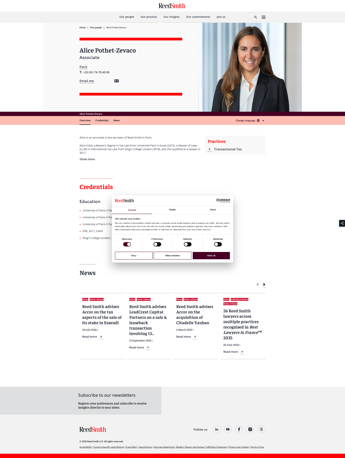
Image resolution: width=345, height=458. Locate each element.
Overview (85, 120)
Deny (133, 255)
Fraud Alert (131, 447)
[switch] (157, 244)
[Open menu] (263, 17)
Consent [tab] (132, 210)
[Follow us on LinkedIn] (217, 429)
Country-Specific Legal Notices (108, 447)
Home (83, 27)
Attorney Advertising (164, 447)
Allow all (211, 255)
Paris (83, 67)
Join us (221, 17)
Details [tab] (172, 209)
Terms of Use (257, 447)
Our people (126, 17)
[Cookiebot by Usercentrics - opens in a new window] (218, 201)
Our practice (149, 17)
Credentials (101, 120)
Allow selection (172, 255)
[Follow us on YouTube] (228, 429)
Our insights (171, 17)
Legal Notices (145, 447)
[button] (264, 284)
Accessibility (86, 447)
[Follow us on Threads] (261, 429)
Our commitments (198, 17)
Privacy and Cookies (239, 447)
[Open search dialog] (255, 17)
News (116, 120)
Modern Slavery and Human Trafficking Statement (201, 447)
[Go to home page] (172, 5)
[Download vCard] (116, 80)
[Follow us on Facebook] (239, 429)
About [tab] (213, 209)
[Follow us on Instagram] (250, 429)
